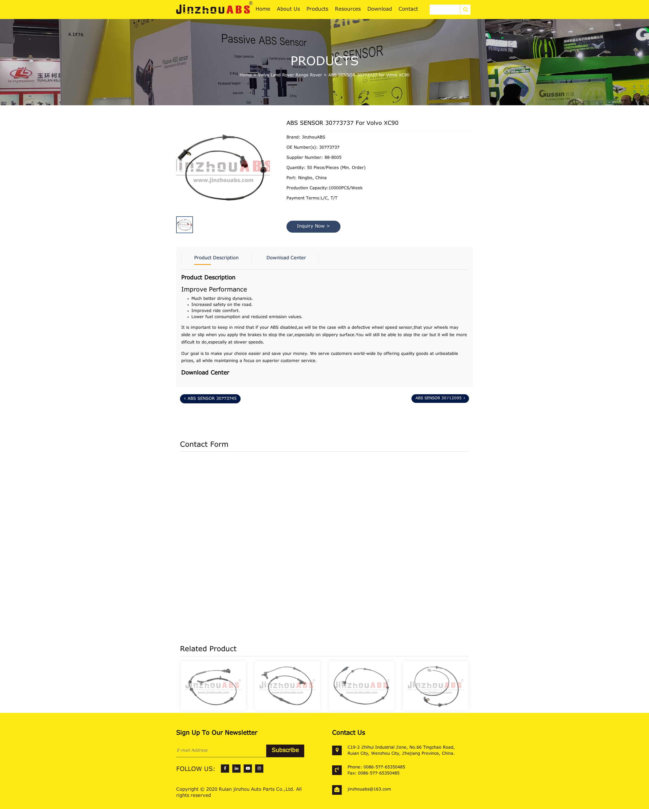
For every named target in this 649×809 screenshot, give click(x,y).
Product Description (216, 258)
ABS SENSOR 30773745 (212, 399)
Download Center (286, 258)
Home (246, 75)
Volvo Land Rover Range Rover (290, 75)
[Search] (465, 10)
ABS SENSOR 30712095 (439, 398)
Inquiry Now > (313, 226)
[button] (269, 159)
